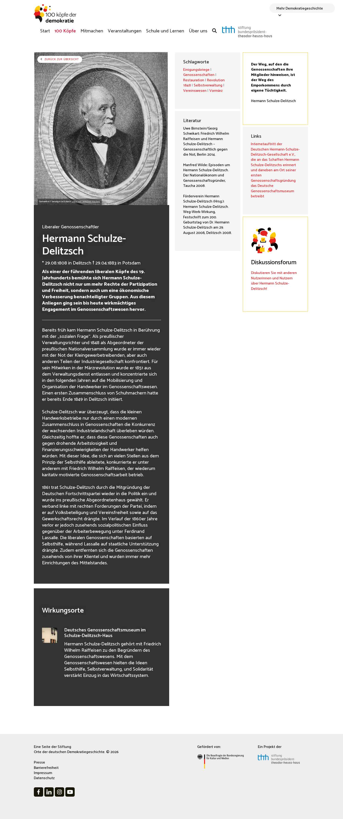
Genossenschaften (198, 75)
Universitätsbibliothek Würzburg (86, 201)
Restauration (193, 80)
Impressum (43, 773)
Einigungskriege (196, 70)
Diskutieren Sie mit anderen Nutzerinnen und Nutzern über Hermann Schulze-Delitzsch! (274, 281)
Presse (39, 762)
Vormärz (216, 91)
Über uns (198, 31)
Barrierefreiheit (46, 768)
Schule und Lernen (165, 31)
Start (45, 31)
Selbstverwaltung (208, 85)
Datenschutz (44, 778)
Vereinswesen (194, 91)
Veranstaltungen (124, 31)
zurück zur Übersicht (61, 59)
